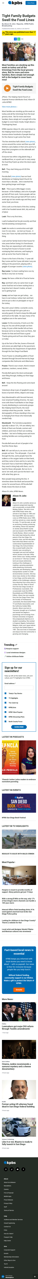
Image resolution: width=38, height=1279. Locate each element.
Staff (5, 1207)
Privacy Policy (8, 1203)
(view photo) (30, 142)
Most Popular (8, 862)
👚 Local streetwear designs (14, 653)
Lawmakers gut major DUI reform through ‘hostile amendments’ (18, 1027)
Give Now (30, 3)
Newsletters (7, 1186)
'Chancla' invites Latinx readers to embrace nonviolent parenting (19, 780)
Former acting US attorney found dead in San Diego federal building (18, 1105)
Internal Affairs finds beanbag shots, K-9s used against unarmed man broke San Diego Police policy (18, 912)
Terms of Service (9, 1210)
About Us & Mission (10, 1182)
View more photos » (9, 107)
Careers (6, 1189)
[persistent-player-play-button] (3, 1276)
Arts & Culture (6, 1061)
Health (4, 1101)
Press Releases (8, 1200)
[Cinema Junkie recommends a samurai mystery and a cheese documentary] (19, 1049)
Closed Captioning (9, 1223)
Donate (19, 990)
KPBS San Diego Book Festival (14, 818)
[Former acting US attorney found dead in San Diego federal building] (19, 1089)
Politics (4, 1024)
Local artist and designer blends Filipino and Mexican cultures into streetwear (17, 930)
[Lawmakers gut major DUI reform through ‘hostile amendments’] (19, 1011)
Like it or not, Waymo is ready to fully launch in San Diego (17, 1143)
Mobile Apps (7, 1196)
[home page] (15, 3)
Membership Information (11, 1257)
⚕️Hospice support (11, 649)
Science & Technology (8, 1139)
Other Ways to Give (9, 1260)
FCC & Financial (8, 1193)
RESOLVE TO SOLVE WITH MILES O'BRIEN (18, 854)
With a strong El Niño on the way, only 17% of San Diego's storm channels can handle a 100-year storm (19, 901)
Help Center (7, 1240)
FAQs (5, 1230)
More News (7, 999)
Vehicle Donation (9, 1267)
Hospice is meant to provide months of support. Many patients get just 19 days (17, 891)
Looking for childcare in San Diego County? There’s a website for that (19, 921)
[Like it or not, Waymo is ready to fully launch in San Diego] (19, 1127)
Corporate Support (9, 1250)
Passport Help (8, 1237)
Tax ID (6, 1264)
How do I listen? (8, 1233)
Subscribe (19, 727)
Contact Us (7, 1226)
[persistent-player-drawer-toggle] (35, 1276)
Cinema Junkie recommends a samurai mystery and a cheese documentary (16, 1066)
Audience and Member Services (13, 1219)
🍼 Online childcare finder (14, 656)
